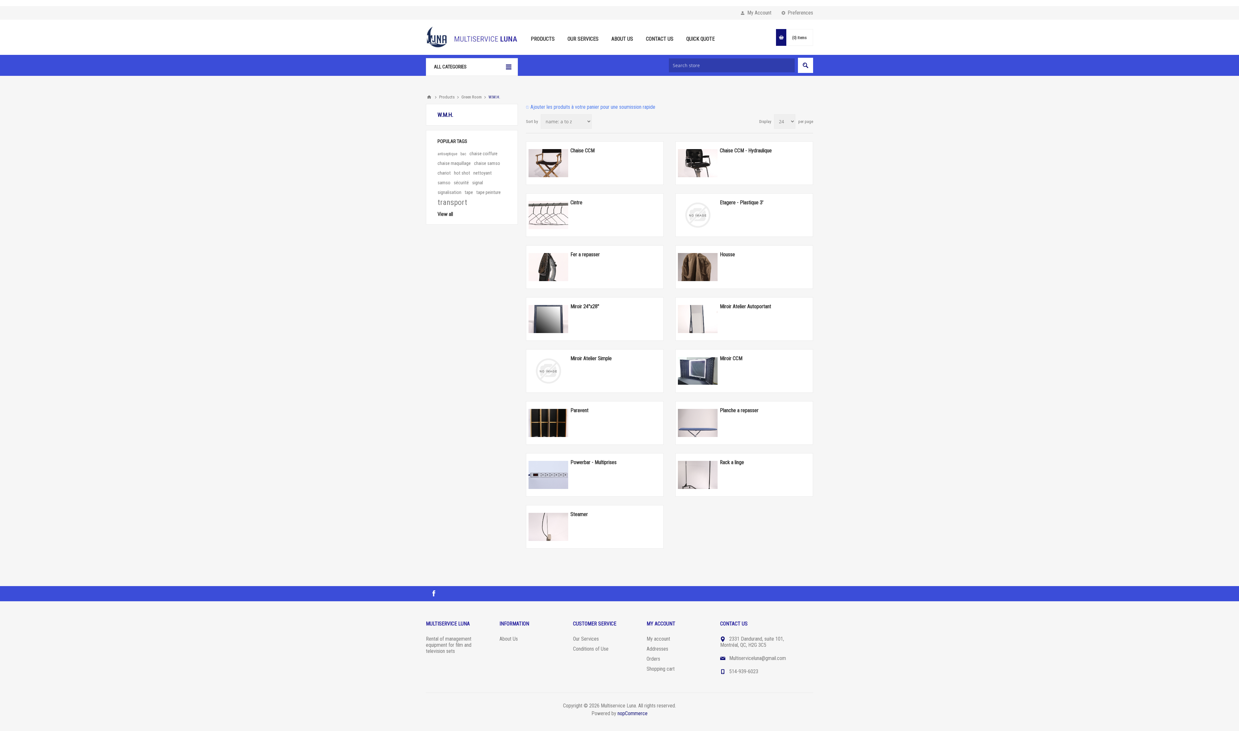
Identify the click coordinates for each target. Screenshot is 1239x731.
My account (658, 639)
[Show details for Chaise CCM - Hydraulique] (698, 163)
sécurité (461, 183)
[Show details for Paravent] (548, 423)
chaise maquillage (454, 163)
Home (429, 97)
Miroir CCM (731, 358)
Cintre (576, 202)
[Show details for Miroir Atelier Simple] (548, 371)
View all (445, 214)
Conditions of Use (591, 649)
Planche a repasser (739, 410)
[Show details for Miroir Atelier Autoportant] (698, 319)
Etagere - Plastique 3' (741, 202)
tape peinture (488, 192)
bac (463, 154)
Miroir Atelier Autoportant (745, 306)
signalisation (449, 192)
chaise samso (487, 163)
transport (452, 202)
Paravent (579, 410)
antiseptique (447, 154)
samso (444, 183)
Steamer (579, 514)
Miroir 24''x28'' (584, 306)
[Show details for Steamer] (548, 527)
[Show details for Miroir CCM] (698, 371)
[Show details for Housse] (698, 267)
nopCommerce (633, 713)
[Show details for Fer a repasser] (548, 267)
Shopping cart (661, 669)
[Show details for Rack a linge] (698, 475)
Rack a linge (732, 462)
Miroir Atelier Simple (591, 358)
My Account (759, 13)
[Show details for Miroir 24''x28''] (548, 319)
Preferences (800, 13)
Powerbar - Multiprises (593, 462)
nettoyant (482, 173)
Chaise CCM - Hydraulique (746, 150)
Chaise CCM (582, 150)
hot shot (462, 173)
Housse (727, 254)
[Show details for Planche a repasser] (698, 423)
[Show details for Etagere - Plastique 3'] (698, 215)
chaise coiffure (483, 154)
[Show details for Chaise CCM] (548, 163)
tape (469, 192)
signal (477, 183)
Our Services (586, 639)
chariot (444, 173)
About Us (508, 639)
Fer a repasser (585, 254)
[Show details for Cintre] (548, 215)
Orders (653, 659)
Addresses (657, 649)
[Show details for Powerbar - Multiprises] (548, 475)
